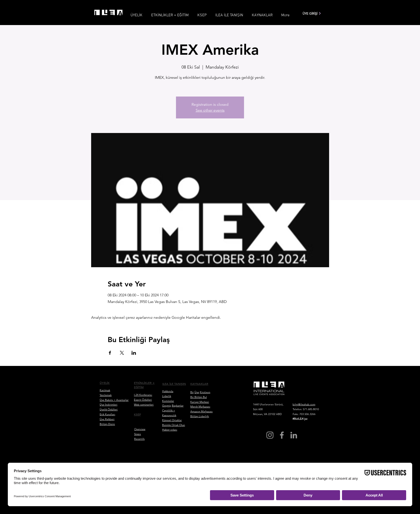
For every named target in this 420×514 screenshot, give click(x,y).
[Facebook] (282, 435)
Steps (137, 434)
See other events (210, 110)
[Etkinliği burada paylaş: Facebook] (110, 353)
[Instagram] (270, 435)
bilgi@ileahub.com (304, 404)
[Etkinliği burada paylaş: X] (122, 353)
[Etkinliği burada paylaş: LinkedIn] (133, 353)
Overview (139, 429)
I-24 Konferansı (143, 395)
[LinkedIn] (293, 435)
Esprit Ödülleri (143, 399)
